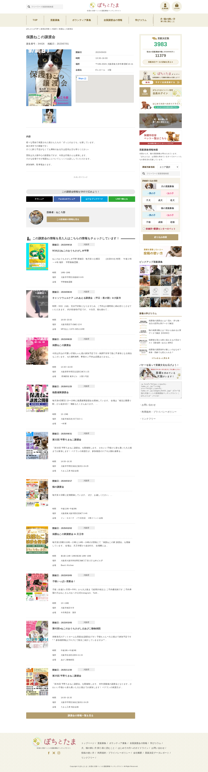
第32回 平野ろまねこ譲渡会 (66, 439)
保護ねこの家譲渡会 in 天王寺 (68, 534)
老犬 (172, 200)
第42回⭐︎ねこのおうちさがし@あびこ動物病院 (76, 628)
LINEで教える (122, 199)
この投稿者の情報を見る (68, 219)
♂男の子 (151, 193)
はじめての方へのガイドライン (133, 748)
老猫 (172, 222)
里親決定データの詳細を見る (159, 62)
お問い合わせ (149, 405)
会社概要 (137, 753)
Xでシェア (39, 199)
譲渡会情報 (45, 29)
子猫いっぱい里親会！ (64, 581)
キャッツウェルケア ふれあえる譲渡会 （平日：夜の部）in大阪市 (86, 298)
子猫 (148, 222)
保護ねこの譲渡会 (61, 345)
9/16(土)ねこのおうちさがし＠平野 (70, 250)
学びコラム (141, 20)
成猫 (160, 222)
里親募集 (55, 20)
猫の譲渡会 (58, 487)
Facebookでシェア (67, 199)
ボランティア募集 (81, 20)
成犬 (160, 200)
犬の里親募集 (167, 186)
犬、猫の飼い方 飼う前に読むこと (98, 748)
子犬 (148, 200)
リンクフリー (149, 419)
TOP (35, 20)
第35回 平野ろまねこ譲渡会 (66, 676)
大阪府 (54, 29)
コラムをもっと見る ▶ (161, 358)
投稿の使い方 (88, 753)
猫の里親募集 (167, 208)
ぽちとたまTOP (32, 29)
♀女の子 (170, 193)
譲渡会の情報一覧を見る (80, 715)
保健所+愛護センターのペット (161, 229)
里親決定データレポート (157, 753)
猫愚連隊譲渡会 (60, 392)
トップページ (88, 743)
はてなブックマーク (94, 199)
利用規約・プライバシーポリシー (159, 412)
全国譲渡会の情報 (113, 20)
